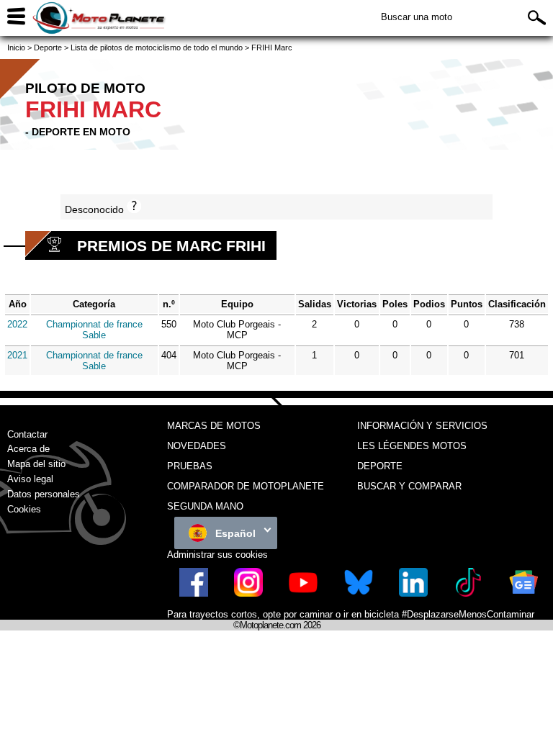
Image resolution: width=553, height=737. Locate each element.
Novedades (196, 445)
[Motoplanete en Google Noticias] (523, 593)
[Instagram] (248, 593)
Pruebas (189, 466)
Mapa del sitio (36, 463)
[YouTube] (303, 593)
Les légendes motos (412, 445)
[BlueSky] (358, 593)
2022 (17, 324)
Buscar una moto (416, 17)
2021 (17, 355)
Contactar (27, 434)
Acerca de (28, 448)
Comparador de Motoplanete (245, 486)
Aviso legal (30, 479)
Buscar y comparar (409, 486)
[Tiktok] (468, 593)
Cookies (24, 509)
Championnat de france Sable (94, 329)
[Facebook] (193, 593)
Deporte (380, 466)
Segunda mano (205, 506)
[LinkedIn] (413, 593)
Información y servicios (422, 425)
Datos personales (43, 494)
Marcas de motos (214, 425)
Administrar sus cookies (217, 554)
